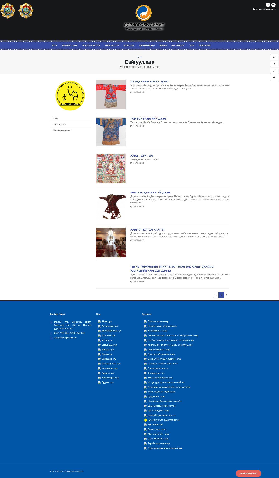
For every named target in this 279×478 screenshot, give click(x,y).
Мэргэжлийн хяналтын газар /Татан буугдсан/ (170, 345)
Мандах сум (107, 349)
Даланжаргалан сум (111, 331)
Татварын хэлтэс (156, 373)
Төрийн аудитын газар (158, 443)
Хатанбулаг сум (109, 368)
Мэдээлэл (129, 45)
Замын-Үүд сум (109, 345)
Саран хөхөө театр (156, 429)
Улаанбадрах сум (110, 378)
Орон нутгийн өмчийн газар (161, 354)
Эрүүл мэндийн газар (158, 410)
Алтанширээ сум (109, 326)
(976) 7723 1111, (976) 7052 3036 (69, 333)
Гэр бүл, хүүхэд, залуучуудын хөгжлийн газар (170, 340)
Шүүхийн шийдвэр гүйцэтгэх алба (164, 401)
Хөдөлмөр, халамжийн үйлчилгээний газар (168, 387)
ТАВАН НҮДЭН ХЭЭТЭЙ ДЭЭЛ (150, 192)
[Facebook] (268, 5)
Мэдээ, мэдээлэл (62, 130)
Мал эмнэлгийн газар (158, 434)
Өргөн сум (106, 354)
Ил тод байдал (147, 45)
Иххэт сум (106, 340)
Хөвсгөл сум (107, 373)
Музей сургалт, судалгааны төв (164, 420)
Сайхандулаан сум (110, 364)
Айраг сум (106, 321)
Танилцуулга (59, 124)
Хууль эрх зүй (112, 45)
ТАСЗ (191, 45)
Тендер (163, 45)
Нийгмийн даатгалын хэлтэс (161, 415)
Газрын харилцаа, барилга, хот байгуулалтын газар (172, 335)
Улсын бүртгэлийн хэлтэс (160, 378)
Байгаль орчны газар (157, 321)
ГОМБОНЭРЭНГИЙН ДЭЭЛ (148, 118)
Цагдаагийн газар (156, 396)
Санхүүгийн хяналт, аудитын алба (164, 359)
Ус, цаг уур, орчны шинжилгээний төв (166, 382)
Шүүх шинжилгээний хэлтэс (161, 406)
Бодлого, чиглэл (91, 45)
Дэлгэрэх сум (108, 335)
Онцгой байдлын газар (158, 349)
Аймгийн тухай (70, 45)
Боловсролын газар (157, 331)
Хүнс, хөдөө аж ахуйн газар (161, 392)
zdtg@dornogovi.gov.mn (65, 338)
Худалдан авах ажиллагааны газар (164, 448)
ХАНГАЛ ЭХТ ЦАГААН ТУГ (147, 229)
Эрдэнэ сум (107, 382)
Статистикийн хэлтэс (158, 368)
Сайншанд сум (108, 359)
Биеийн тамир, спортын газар (162, 326)
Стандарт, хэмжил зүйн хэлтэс (162, 364)
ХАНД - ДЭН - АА (141, 155)
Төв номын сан (154, 424)
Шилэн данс (178, 45)
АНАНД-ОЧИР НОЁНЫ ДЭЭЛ (149, 81)
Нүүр (54, 45)
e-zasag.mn (204, 45)
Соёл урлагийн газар (157, 439)
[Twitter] (273, 5)
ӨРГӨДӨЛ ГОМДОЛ (248, 473)
